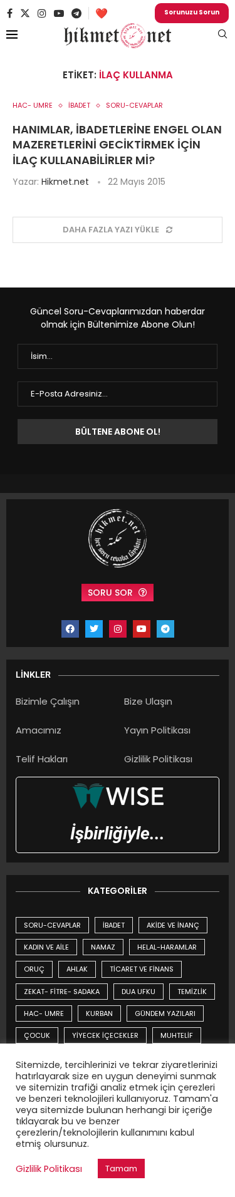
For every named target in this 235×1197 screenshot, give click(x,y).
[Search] (222, 36)
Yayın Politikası (157, 730)
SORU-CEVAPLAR (52, 925)
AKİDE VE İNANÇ (173, 925)
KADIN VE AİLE (46, 947)
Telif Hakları (42, 759)
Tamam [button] (121, 1168)
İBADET (114, 925)
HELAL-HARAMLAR (167, 947)
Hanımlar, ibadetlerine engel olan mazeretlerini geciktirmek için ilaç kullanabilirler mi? (117, 145)
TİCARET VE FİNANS (142, 969)
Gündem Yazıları (165, 1013)
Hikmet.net (65, 181)
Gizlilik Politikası (158, 759)
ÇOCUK (37, 1035)
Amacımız (38, 730)
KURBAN (99, 1013)
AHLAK (77, 969)
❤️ (101, 13)
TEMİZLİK (192, 992)
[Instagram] (42, 13)
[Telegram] (76, 13)
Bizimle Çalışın (48, 701)
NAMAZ (103, 947)
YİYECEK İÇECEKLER (105, 1035)
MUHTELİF (176, 1035)
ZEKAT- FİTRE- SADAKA (62, 992)
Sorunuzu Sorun (191, 12)
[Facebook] (9, 13)
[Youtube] (59, 13)
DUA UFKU (138, 992)
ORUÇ (34, 969)
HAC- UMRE (44, 1013)
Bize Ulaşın (148, 701)
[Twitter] (25, 13)
